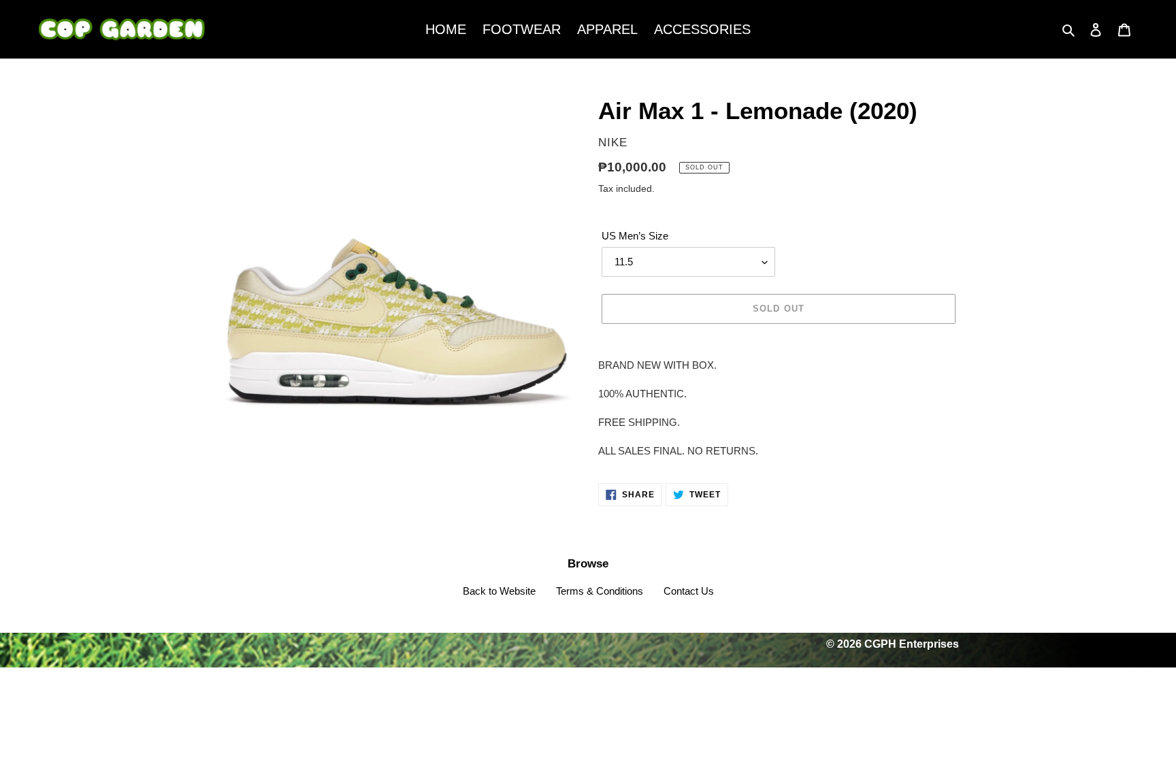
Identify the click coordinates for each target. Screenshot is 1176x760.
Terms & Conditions (599, 591)
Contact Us (689, 591)
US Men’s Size (635, 236)
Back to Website (499, 591)
